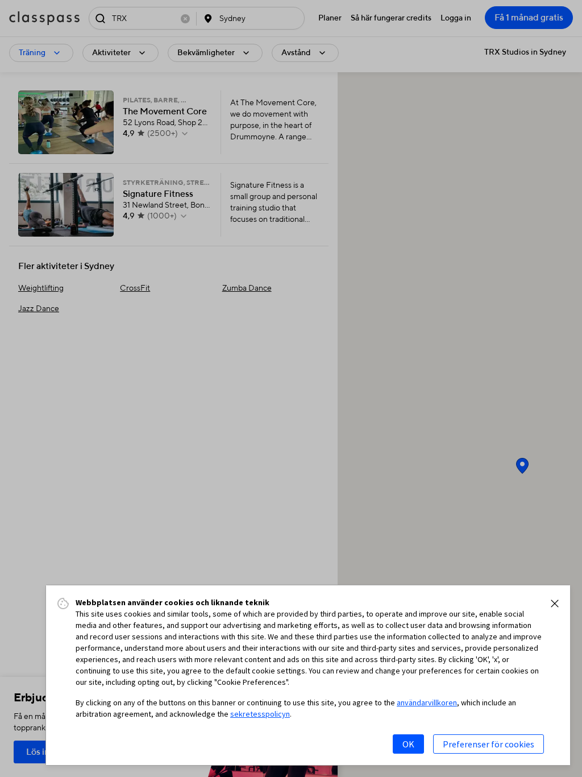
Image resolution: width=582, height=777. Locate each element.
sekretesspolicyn (260, 714)
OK (408, 744)
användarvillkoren (427, 702)
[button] (555, 603)
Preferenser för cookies (488, 744)
